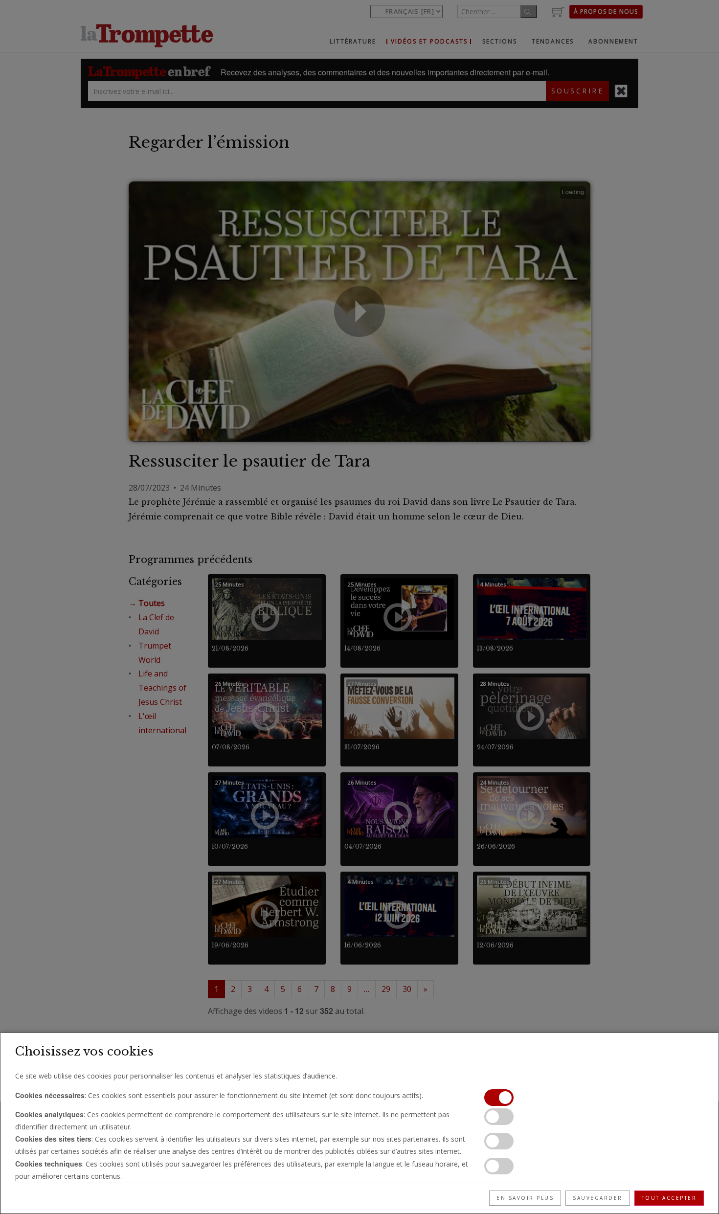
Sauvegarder (598, 1197)
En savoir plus (525, 1197)
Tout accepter (669, 1197)
